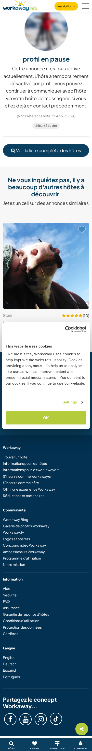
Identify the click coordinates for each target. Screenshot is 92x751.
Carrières (10, 633)
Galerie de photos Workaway (26, 526)
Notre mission (14, 564)
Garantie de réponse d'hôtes (26, 614)
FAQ (6, 601)
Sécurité (10, 595)
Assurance (11, 607)
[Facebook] (10, 719)
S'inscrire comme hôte (21, 482)
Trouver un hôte (15, 457)
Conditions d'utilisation (21, 620)
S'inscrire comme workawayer (27, 476)
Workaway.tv (13, 532)
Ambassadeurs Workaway (24, 552)
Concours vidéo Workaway (24, 545)
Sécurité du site (46, 125)
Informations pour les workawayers (31, 469)
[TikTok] (56, 719)
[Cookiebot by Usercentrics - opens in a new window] (65, 329)
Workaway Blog (15, 519)
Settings (70, 402)
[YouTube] (25, 719)
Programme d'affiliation (22, 558)
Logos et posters (16, 539)
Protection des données (22, 627)
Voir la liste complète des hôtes (48, 150)
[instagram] (41, 719)
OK (46, 418)
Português (11, 677)
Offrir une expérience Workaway (29, 489)
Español (9, 670)
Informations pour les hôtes (25, 463)
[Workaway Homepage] (20, 5)
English (8, 657)
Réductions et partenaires (23, 495)
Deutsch (9, 664)
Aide (6, 588)
